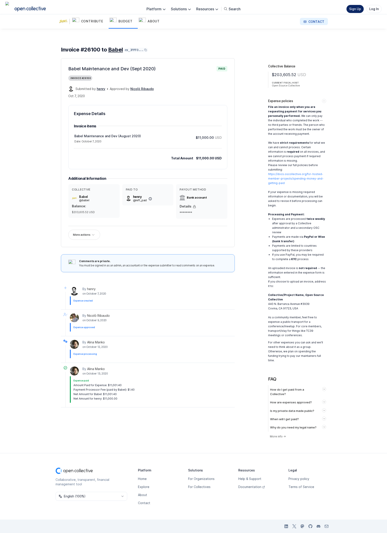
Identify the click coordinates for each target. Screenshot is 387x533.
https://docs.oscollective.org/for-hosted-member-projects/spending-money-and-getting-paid (296, 178)
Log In (374, 9)
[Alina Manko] (74, 344)
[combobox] (91, 496)
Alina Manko (96, 342)
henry (91, 289)
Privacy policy (298, 479)
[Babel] (64, 21)
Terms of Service (301, 487)
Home (142, 479)
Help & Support (249, 479)
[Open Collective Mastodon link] (302, 526)
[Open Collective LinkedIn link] (286, 526)
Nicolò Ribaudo (98, 315)
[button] (90, 21)
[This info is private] (194, 206)
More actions (81, 234)
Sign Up (355, 9)
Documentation (249, 487)
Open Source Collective (286, 85)
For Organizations (201, 479)
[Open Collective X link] (294, 526)
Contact (144, 503)
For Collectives (199, 487)
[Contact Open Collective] (326, 526)
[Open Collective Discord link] (318, 526)
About (142, 495)
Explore (143, 487)
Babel (115, 49)
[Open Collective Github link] (310, 526)
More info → (278, 436)
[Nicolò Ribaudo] (74, 317)
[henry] (71, 89)
